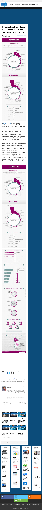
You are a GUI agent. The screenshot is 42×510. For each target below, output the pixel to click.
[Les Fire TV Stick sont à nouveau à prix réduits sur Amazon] (36, 477)
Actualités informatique (6, 413)
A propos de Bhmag (5, 504)
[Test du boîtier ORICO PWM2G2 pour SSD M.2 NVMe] (4, 476)
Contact (5, 0)
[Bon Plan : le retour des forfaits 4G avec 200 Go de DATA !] (5, 427)
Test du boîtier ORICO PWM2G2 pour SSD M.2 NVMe (5, 479)
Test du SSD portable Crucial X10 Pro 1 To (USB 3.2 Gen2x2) (5, 470)
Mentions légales (17, 504)
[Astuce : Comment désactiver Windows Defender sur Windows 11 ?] (25, 483)
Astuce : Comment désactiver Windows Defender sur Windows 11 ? (26, 487)
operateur (9, 371)
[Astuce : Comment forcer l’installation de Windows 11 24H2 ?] (25, 474)
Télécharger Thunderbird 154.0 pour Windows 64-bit (16, 477)
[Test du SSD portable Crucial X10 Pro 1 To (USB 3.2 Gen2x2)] (4, 467)
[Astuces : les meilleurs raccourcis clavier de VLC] (26, 452)
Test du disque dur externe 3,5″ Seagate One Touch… (5, 457)
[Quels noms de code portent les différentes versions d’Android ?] (25, 465)
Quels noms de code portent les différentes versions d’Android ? (26, 469)
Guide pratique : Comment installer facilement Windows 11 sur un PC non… (5, 489)
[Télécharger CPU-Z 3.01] (15, 483)
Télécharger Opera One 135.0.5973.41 (16, 469)
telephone (17, 371)
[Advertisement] (21, 16)
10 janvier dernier (7, 123)
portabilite (13, 371)
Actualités (11, 4)
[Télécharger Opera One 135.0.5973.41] (15, 466)
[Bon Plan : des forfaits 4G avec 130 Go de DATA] (13, 414)
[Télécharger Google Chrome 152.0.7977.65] (16, 453)
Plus (37, 4)
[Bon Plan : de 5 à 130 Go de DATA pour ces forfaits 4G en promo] (22, 427)
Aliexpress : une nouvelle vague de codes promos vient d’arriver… (37, 471)
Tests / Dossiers (17, 4)
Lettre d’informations (35, 504)
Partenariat (28, 504)
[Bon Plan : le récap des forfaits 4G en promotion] (13, 427)
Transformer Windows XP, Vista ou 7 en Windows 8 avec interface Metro (7, 404)
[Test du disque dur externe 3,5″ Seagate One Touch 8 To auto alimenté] (5, 452)
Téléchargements (25, 4)
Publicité (23, 504)
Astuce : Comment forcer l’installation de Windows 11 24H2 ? (26, 478)
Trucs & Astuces (32, 4)
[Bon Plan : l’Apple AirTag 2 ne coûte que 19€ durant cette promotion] (36, 485)
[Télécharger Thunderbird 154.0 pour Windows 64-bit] (15, 474)
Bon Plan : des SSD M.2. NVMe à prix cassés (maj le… (37, 458)
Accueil (2, 0)
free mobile (5, 371)
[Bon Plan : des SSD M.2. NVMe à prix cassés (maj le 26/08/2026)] (37, 453)
